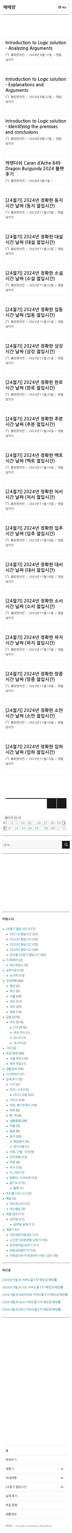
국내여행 (11, 980)
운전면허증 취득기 (21, 1245)
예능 (8, 1198)
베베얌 (9, 7)
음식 (12, 1136)
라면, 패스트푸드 (20, 1105)
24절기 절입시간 (16, 928)
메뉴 (64, 7)
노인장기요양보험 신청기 (25, 1240)
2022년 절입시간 (21, 939)
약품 (12, 1125)
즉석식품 (18, 1146)
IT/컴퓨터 (12, 959)
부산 (12, 991)
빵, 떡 (13, 1115)
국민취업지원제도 (21, 1234)
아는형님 (15, 1208)
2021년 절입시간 (21, 934)
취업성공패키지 (19, 1250)
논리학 (14, 975)
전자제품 (15, 1157)
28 (52, 822)
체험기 (10, 1229)
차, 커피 (15, 1172)
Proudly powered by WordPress (34, 1526)
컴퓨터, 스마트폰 (20, 1177)
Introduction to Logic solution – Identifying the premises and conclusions (35, 126)
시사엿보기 (13, 1074)
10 (23, 822)
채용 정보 (12, 1214)
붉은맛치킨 (18, 55)
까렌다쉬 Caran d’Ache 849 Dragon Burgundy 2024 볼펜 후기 (34, 169)
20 (29, 822)
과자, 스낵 (16, 1089)
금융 (8, 1017)
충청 (12, 1011)
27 (45, 822)
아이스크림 (20, 1094)
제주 (12, 1006)
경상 (12, 985)
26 (39, 822)
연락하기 (11, 1459)
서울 (12, 996)
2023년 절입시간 (21, 944)
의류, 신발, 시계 (20, 1151)
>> (64, 828)
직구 (12, 1167)
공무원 (14, 1219)
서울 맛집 (15, 1058)
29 (59, 822)
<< (11, 822)
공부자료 (11, 970)
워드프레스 (16, 965)
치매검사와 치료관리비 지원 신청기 (31, 1255)
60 (53, 828)
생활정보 (11, 1068)
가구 (12, 1084)
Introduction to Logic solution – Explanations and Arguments (35, 85)
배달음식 (18, 1141)
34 (30, 828)
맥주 (12, 1110)
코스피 (17, 1042)
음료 (12, 1131)
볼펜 (16, 1188)
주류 (12, 1162)
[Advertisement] (36, 25)
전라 (12, 1001)
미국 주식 (19, 1032)
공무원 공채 (20, 1224)
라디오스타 (16, 1203)
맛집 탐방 (12, 1053)
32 (16, 828)
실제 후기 (12, 1079)
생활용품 (15, 1120)
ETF (15, 1027)
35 (36, 828)
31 (10, 828)
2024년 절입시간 (21, 949)
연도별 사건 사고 (16, 1193)
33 (23, 828)
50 (46, 828)
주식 (12, 1022)
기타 (8, 1048)
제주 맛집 (15, 1063)
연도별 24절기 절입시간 (25, 954)
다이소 (14, 1099)
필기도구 (15, 1182)
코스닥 (17, 1037)
